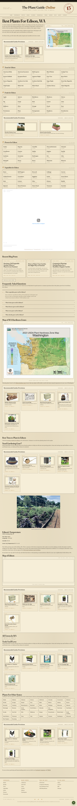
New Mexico (70, 708)
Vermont (52, 716)
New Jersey (61, 708)
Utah (34, 716)
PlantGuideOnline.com (7, 17)
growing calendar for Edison (13, 440)
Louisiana (16, 705)
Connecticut (61, 699)
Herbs (28, 15)
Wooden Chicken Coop (10, 132)
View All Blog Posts (8, 280)
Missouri (70, 705)
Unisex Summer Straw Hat (11, 466)
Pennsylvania (52, 712)
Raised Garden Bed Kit (45, 132)
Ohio (25, 712)
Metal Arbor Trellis (62, 738)
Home (11, 15)
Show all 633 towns (8, 638)
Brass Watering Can (27, 465)
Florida (7, 702)
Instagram (42, 770)
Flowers (33, 15)
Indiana (61, 702)
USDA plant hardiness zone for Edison (31, 550)
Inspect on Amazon (9, 60)
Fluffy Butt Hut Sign (30, 56)
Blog (55, 15)
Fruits (23, 15)
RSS (58, 786)
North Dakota (34, 708)
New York (16, 712)
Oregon (43, 712)
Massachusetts (25, 705)
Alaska (7, 699)
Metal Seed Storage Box (45, 402)
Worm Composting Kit (45, 466)
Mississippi (7, 708)
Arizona (34, 699)
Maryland (34, 705)
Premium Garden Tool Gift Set (12, 486)
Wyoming (16, 719)
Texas (25, 716)
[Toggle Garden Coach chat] (73, 802)
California (43, 699)
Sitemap (59, 788)
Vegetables (17, 15)
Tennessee (16, 716)
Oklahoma (34, 712)
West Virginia (7, 719)
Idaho (43, 702)
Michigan (52, 705)
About (59, 15)
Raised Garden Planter (27, 664)
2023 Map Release (43, 788)
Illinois (52, 702)
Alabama (16, 699)
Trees (46, 15)
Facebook (38, 770)
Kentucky (7, 705)
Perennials (40, 15)
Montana (16, 708)
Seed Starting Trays (44, 664)
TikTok (49, 770)
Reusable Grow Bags (62, 604)
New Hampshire (52, 708)
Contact (65, 15)
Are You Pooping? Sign (63, 664)
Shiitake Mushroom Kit (10, 402)
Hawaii (25, 702)
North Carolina (25, 708)
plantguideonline (37, 249)
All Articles (41, 782)
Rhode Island (61, 712)
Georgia (16, 702)
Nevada (7, 712)
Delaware (70, 699)
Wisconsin (70, 716)
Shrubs (51, 15)
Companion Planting (44, 784)
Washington (17, 17)
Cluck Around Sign (26, 402)
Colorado (52, 699)
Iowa (34, 702)
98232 (9, 536)
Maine (43, 705)
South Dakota (7, 716)
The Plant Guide (38, 7)
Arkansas (25, 699)
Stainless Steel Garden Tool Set (12, 56)
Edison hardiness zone (21, 383)
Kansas (70, 702)
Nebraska (43, 708)
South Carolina (70, 713)
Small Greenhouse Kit (45, 604)
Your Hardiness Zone (44, 786)
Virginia (43, 716)
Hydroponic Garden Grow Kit (12, 423)
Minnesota (61, 705)
